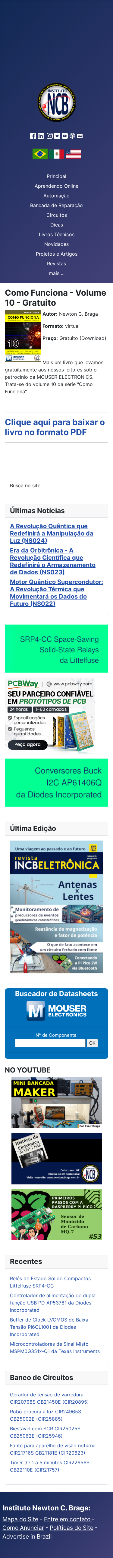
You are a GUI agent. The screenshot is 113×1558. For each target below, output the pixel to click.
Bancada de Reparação (56, 205)
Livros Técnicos (56, 234)
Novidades (56, 244)
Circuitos (56, 215)
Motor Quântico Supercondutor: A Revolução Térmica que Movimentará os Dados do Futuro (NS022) (56, 592)
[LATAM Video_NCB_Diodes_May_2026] (56, 783)
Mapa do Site (20, 1519)
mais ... (56, 273)
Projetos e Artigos (56, 254)
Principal (56, 176)
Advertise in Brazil (27, 1536)
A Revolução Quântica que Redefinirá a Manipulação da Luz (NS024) (51, 533)
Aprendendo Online (56, 186)
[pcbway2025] (50, 716)
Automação (56, 196)
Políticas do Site (71, 1527)
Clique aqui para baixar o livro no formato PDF (55, 427)
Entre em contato (68, 1519)
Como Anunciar (23, 1527)
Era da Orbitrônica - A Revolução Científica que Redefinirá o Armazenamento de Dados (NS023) (53, 561)
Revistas (56, 263)
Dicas (56, 225)
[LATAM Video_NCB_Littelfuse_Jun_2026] (56, 649)
